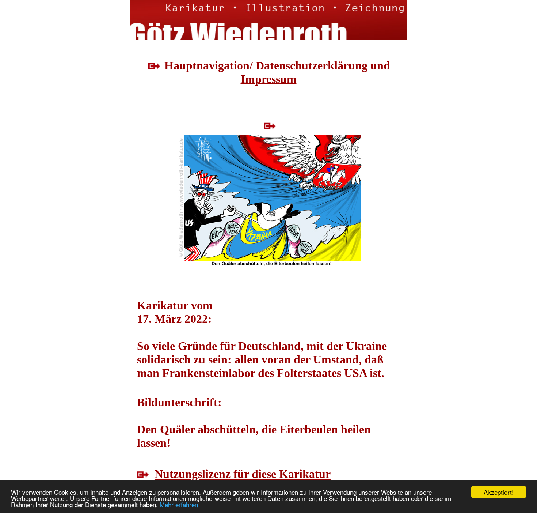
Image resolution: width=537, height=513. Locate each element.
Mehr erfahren (179, 504)
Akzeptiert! (499, 492)
